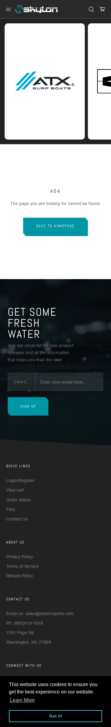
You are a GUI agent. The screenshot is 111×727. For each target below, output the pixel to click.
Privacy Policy (19, 556)
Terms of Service (22, 566)
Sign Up (28, 406)
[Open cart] (102, 9)
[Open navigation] (8, 9)
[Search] (91, 9)
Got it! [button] (55, 715)
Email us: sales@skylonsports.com (40, 613)
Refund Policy (19, 575)
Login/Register (20, 480)
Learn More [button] (22, 700)
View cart (15, 490)
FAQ (10, 509)
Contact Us (17, 518)
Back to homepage (55, 225)
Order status (18, 499)
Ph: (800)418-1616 (24, 623)
